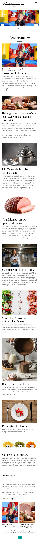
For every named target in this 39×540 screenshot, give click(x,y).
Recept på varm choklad (16, 384)
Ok (20, 537)
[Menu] (36, 2)
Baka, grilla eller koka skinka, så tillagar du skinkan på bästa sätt (19, 117)
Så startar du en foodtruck (18, 270)
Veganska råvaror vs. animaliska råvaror (14, 320)
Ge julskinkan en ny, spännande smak (14, 221)
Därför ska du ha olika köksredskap (15, 171)
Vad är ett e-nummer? (15, 455)
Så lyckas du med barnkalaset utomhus (10, 16)
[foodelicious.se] (13, 6)
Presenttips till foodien (15, 426)
